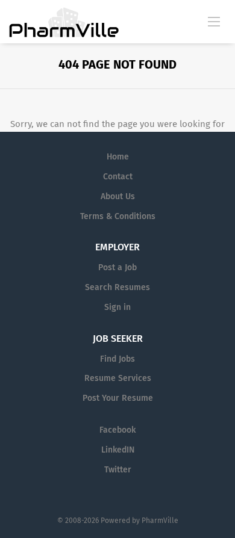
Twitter (117, 470)
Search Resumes (117, 287)
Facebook (117, 430)
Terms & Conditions (117, 216)
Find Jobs (117, 359)
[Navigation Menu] (214, 21)
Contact (118, 177)
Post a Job (117, 267)
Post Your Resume (118, 398)
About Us (118, 196)
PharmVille (160, 520)
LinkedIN (117, 450)
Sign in (117, 307)
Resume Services (117, 378)
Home (118, 157)
